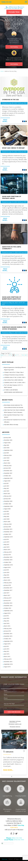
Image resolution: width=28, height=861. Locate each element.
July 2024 (6, 453)
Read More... (5, 120)
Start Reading (14, 47)
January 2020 (7, 526)
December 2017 (8, 588)
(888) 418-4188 (6, 2)
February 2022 (8, 465)
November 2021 (8, 473)
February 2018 (8, 582)
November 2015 (8, 636)
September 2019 (8, 537)
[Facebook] (22, 122)
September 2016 (8, 610)
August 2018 (7, 567)
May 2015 (6, 651)
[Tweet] (24, 122)
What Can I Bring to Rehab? (13, 148)
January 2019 (7, 554)
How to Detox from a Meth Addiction (13, 380)
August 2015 (7, 644)
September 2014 (8, 664)
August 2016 (7, 613)
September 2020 (8, 506)
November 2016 (8, 605)
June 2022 (6, 460)
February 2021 (8, 496)
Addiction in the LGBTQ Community (11, 248)
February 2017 (8, 598)
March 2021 (7, 493)
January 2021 (7, 498)
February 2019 (8, 552)
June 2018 (6, 572)
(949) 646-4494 (14, 840)
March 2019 (7, 549)
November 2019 (8, 531)
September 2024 (8, 450)
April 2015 (6, 654)
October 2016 (7, 608)
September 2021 (8, 478)
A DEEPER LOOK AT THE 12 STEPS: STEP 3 (14, 377)
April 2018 (6, 577)
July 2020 (6, 511)
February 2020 (8, 524)
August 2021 (7, 481)
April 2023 (6, 458)
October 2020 (7, 503)
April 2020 (6, 519)
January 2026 (7, 437)
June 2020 (6, 514)
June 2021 (6, 486)
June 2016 (6, 618)
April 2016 (6, 623)
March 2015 (7, 656)
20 (25, 355)
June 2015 (6, 649)
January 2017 (7, 600)
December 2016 (8, 603)
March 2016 (7, 626)
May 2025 (6, 445)
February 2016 (8, 628)
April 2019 (6, 547)
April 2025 (6, 447)
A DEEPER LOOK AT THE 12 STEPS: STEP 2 (14, 382)
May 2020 (6, 516)
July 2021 (6, 483)
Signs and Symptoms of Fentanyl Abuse (11, 197)
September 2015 (8, 641)
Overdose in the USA (10, 99)
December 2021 (8, 470)
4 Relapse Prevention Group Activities (14, 375)
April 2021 (6, 491)
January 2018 (7, 585)
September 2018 (8, 565)
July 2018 (6, 570)
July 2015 (6, 646)
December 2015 (8, 633)
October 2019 (7, 534)
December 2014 (8, 661)
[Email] (26, 122)
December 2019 (8, 529)
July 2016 (6, 615)
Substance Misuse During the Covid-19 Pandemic (14, 328)
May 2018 (6, 575)
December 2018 (8, 557)
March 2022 (7, 463)
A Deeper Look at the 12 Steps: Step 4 (13, 372)
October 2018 (7, 562)
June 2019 (6, 542)
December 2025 (8, 440)
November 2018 (8, 559)
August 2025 (7, 442)
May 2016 (6, 621)
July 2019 (6, 539)
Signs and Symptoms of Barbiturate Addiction (11, 298)
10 (22, 355)
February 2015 (8, 659)
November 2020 (8, 501)
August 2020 (7, 509)
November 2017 (8, 590)
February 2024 (8, 455)
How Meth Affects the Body (11, 424)
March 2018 (7, 580)
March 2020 (7, 521)
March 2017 (7, 595)
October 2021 (7, 475)
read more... (8, 770)
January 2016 (7, 631)
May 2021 (6, 488)
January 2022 (7, 468)
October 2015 (7, 638)
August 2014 (7, 666)
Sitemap (4, 859)
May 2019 (6, 544)
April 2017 (6, 593)
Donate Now (14, 12)
